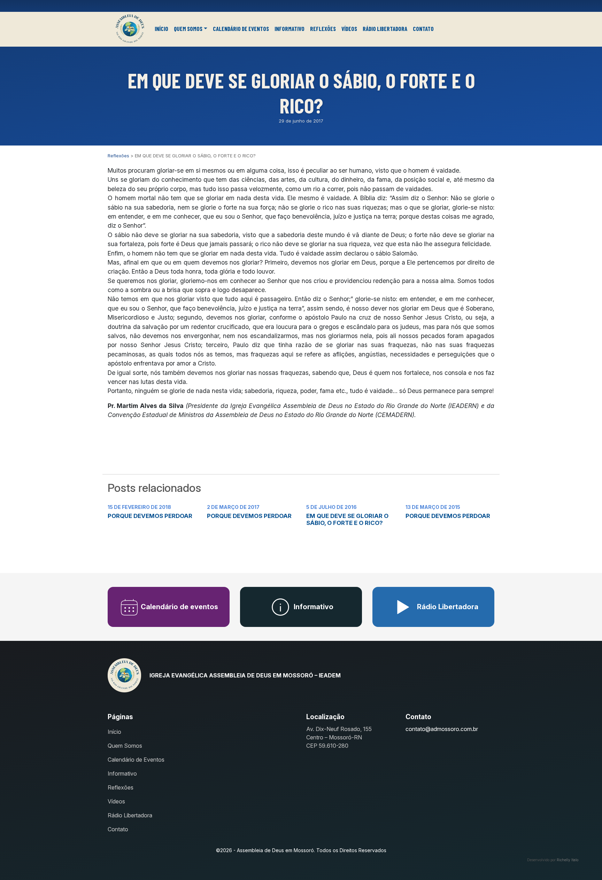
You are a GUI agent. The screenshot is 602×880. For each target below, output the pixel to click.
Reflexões (323, 28)
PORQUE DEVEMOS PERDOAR (150, 515)
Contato (423, 28)
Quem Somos (188, 28)
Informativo (289, 28)
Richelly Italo (567, 860)
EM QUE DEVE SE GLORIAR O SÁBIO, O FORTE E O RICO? (347, 519)
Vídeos (349, 28)
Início (161, 28)
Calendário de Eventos (241, 28)
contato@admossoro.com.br (442, 728)
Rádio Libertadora (385, 28)
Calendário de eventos (178, 607)
